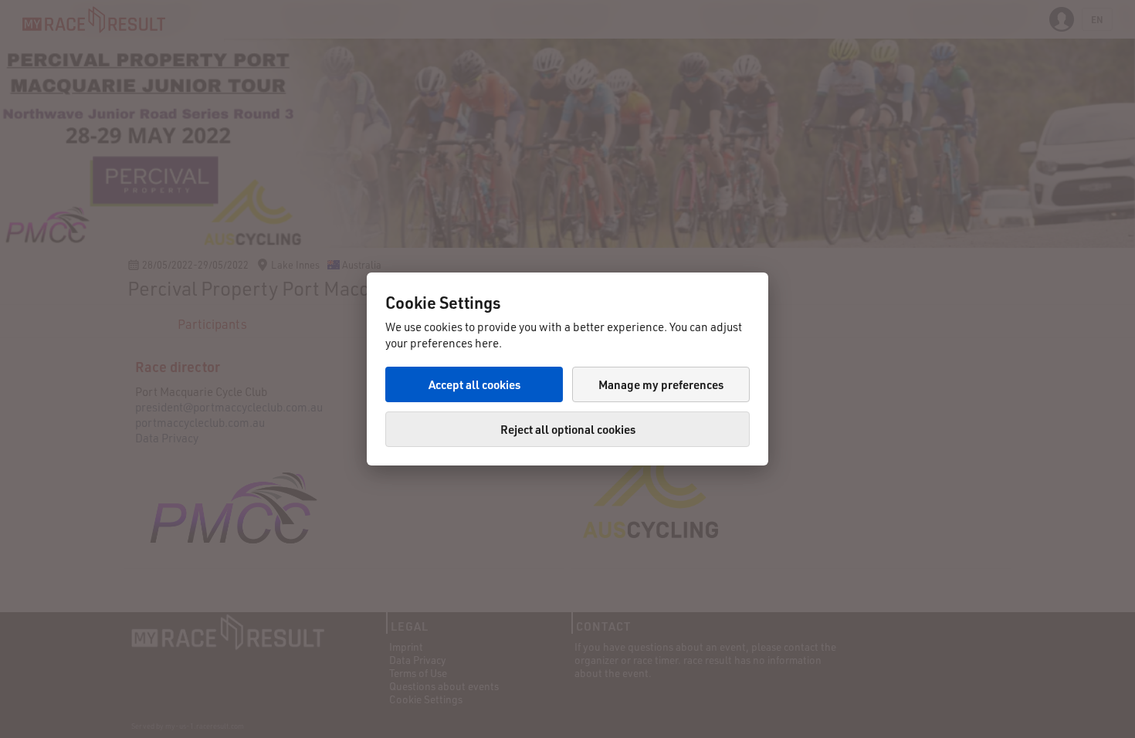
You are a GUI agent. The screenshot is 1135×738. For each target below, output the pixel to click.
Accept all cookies (474, 384)
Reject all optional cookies (567, 429)
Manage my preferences (660, 384)
